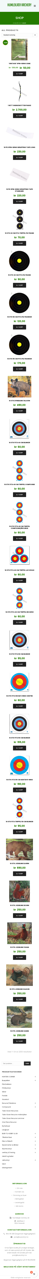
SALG (4, 1164)
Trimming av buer (19, 1195)
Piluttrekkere (6, 1084)
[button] (19, 115)
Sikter (4, 1092)
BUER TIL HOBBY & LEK (10, 1133)
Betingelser (19, 1199)
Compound (6, 1107)
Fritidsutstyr (6, 1088)
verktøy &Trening (8, 1152)
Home (15, 23)
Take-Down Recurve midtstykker (14, 1114)
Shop (20, 23)
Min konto (19, 1206)
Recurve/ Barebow (9, 1103)
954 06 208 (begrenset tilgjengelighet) (20, 1234)
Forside (4, 1096)
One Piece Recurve (9, 1122)
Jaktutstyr (6, 1160)
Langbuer (5, 1130)
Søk (27, 1063)
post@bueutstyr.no (21, 1237)
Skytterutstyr (7, 1149)
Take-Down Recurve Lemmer (13, 1118)
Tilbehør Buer (7, 1137)
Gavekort (5, 1099)
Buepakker (6, 1080)
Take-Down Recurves (10, 1111)
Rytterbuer (6, 1126)
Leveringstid (19, 1202)
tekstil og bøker (8, 1156)
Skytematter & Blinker (10, 1145)
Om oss (20, 1188)
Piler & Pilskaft (7, 1141)
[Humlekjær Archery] (19, 5)
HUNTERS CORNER (8, 1077)
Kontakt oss (19, 1192)
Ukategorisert (7, 1168)
